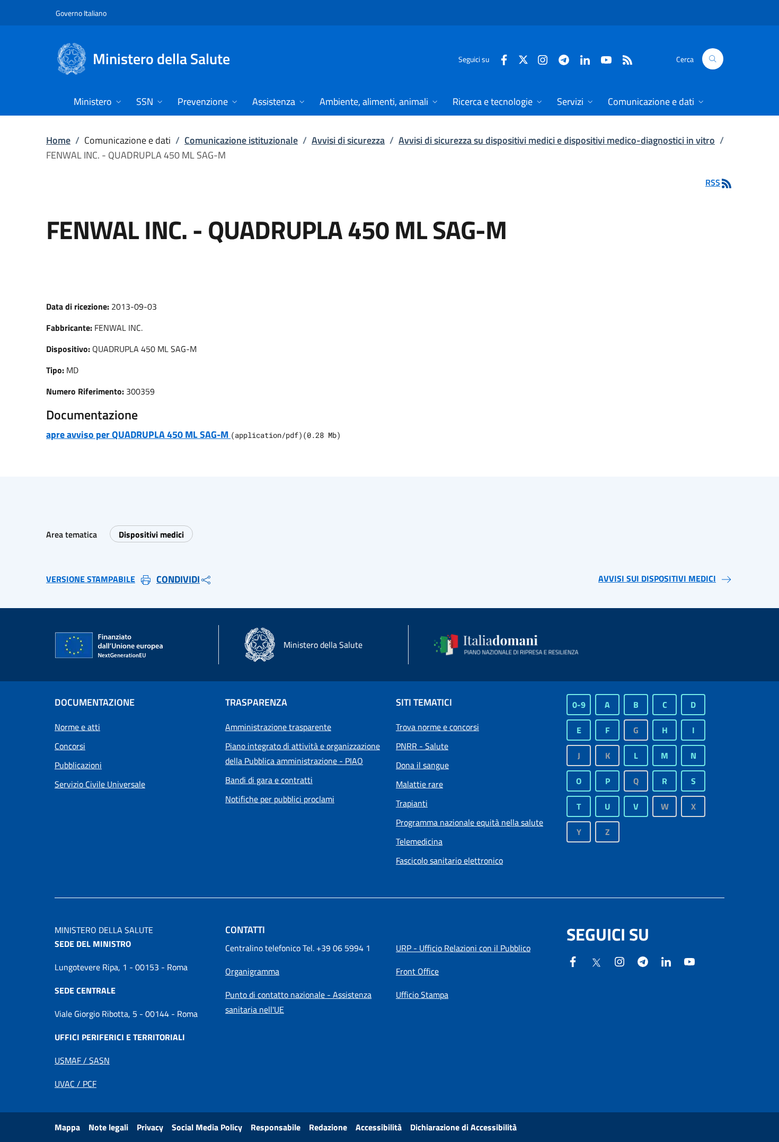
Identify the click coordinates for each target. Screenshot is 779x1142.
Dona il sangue (422, 765)
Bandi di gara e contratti (269, 780)
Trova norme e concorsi (437, 727)
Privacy (150, 1127)
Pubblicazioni (78, 765)
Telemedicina (419, 841)
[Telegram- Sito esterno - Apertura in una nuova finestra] (559, 58)
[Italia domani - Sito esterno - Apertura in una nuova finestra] (513, 644)
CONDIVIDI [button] (178, 579)
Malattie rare (419, 784)
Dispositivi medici (151, 534)
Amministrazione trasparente (278, 727)
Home (58, 140)
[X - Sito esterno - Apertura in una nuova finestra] (523, 58)
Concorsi (70, 746)
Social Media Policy (207, 1127)
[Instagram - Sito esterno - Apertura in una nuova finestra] (538, 58)
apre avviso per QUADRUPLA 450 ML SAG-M (138, 434)
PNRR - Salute (422, 746)
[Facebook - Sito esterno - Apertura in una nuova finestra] (499, 58)
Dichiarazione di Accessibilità (463, 1127)
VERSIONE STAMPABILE (90, 579)
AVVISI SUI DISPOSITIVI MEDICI (657, 578)
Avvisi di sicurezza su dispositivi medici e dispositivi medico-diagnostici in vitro (557, 140)
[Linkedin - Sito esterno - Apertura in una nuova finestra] (580, 58)
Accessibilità (379, 1127)
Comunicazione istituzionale (241, 140)
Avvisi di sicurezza (348, 140)
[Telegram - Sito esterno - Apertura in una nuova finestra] (642, 960)
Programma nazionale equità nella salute (469, 822)
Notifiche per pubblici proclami (279, 799)
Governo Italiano (81, 13)
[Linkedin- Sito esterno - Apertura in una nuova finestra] (666, 960)
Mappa (67, 1127)
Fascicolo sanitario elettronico (449, 860)
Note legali (108, 1127)
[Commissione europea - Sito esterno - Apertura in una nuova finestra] (110, 646)
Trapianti (412, 803)
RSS (712, 182)
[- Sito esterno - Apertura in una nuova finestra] (689, 960)
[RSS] (623, 58)
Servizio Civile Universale (100, 784)
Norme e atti (77, 727)
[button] (712, 58)
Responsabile (275, 1127)
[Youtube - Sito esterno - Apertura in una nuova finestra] (602, 58)
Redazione (328, 1127)
